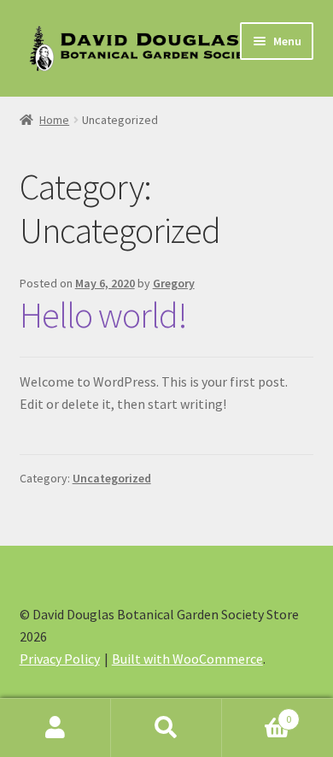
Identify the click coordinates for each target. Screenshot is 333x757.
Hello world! (103, 315)
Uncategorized (112, 478)
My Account (55, 728)
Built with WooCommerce (187, 658)
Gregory (174, 283)
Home (54, 119)
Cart (256, 713)
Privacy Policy (60, 658)
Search (166, 728)
